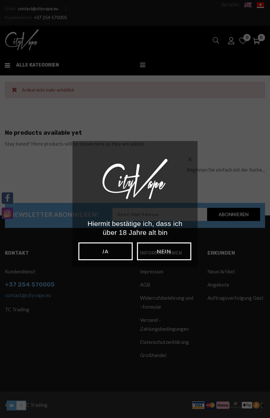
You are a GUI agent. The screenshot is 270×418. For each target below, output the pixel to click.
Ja (105, 251)
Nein (164, 251)
